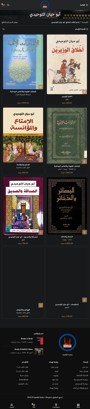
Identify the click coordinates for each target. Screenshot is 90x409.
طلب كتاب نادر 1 (22, 367)
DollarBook (23, 380)
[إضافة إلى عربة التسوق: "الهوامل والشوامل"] (40, 305)
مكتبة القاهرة (39, 397)
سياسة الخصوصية (81, 380)
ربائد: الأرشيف (23, 384)
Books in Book (27, 339)
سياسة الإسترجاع (81, 384)
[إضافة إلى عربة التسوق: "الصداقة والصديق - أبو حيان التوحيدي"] (40, 232)
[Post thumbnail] (38, 341)
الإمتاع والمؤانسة (23, 165)
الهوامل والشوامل (23, 310)
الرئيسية (85, 22)
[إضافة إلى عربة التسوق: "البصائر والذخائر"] (84, 232)
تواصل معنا (83, 371)
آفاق (67, 99)
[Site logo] (45, 5)
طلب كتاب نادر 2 (22, 371)
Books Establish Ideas (24, 349)
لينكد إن (55, 384)
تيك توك (55, 380)
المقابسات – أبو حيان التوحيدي (67, 304)
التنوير (67, 307)
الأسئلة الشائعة (82, 375)
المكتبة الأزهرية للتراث (23, 95)
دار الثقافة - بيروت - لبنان (67, 169)
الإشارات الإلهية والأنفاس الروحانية (23, 91)
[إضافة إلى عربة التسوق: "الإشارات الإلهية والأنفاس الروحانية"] (40, 87)
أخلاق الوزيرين (67, 96)
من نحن (85, 367)
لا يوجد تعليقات (16, 342)
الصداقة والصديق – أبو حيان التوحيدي (23, 237)
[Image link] (67, 342)
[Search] (8, 5)
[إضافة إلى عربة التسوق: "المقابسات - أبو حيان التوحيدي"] (84, 300)
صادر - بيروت (67, 240)
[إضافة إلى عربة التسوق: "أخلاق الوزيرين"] (84, 92)
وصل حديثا (24, 375)
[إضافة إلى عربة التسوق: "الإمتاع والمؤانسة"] (40, 160)
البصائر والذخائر (67, 237)
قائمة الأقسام (80, 29)
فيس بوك (54, 367)
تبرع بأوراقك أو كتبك (80, 388)
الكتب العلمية (21, 168)
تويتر (56, 371)
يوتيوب (55, 375)
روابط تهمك (53, 388)
